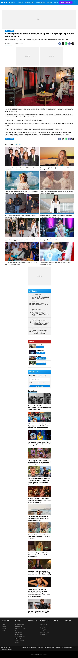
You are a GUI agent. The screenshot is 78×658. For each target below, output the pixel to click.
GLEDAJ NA (64, 2)
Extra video (40, 2)
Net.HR (49, 2)
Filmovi (4, 626)
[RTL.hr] (6, 2)
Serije (3, 624)
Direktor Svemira (19, 640)
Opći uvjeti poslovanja (6, 649)
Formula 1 (17, 642)
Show (31, 341)
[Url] (72, 43)
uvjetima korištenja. (42, 382)
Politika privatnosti (41, 647)
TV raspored (29, 2)
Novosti (12, 2)
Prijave (56, 2)
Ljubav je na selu (44, 632)
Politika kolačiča (57, 647)
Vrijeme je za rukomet (43, 625)
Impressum (25, 647)
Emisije (20, 2)
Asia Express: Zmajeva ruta (18, 633)
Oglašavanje (50, 647)
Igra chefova (18, 626)
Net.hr (18, 144)
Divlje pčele (18, 638)
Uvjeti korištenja (32, 647)
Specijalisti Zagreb (20, 628)
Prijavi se (39, 386)
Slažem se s (39, 382)
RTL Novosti (33, 372)
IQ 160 (16, 630)
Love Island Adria (19, 624)
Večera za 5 (43, 634)
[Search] (75, 2)
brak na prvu (9, 138)
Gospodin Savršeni (20, 636)
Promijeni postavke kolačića (69, 647)
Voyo (3, 630)
